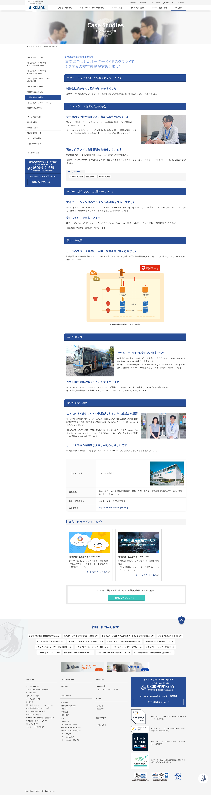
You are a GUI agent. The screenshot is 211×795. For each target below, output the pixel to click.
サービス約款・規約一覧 (70, 740)
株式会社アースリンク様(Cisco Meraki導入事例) (36, 64)
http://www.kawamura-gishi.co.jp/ (114, 507)
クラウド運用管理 (65, 7)
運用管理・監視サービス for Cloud (38, 705)
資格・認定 (65, 721)
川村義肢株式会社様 (35, 97)
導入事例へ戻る (33, 152)
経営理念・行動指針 (68, 706)
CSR (62, 718)
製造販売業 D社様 (34, 133)
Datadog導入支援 (32, 714)
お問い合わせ (155, 2)
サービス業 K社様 (34, 138)
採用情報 (143, 2)
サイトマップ (66, 734)
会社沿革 (64, 709)
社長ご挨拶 (65, 715)
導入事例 (178, 7)
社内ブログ (170, 2)
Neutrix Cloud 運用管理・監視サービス (40, 718)
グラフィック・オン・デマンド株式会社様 (39, 79)
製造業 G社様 (32, 127)
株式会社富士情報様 (35, 92)
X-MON (28, 702)
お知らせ (100, 706)
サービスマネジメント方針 (70, 731)
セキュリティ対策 (137, 7)
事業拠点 (64, 712)
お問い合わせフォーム (41, 182)
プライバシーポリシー (69, 724)
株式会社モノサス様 (35, 57)
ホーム (27, 46)
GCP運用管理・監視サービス (36, 708)
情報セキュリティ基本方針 (70, 727)
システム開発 (117, 7)
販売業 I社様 (32, 122)
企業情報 (133, 2)
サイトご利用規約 (67, 737)
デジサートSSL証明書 (34, 727)
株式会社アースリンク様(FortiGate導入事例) (36, 72)
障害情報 (181, 2)
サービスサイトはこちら (97, 572)
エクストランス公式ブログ (106, 689)
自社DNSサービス (34, 143)
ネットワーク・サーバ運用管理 (92, 7)
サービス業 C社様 (34, 117)
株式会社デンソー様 (35, 86)
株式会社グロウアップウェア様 (39, 102)
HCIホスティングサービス (35, 721)
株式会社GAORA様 (34, 108)
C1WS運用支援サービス (34, 711)
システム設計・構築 (159, 7)
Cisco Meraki (31, 724)
